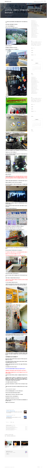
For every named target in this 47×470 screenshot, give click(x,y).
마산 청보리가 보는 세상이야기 (8, 425)
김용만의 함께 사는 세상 (8, 1)
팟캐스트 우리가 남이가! (34, 93)
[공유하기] (7, 422)
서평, (37, 44)
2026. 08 (37, 63)
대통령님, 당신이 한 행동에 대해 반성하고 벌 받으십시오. (11, 427)
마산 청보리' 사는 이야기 (34, 29)
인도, (40, 45)
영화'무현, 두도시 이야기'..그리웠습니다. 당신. (10, 426)
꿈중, (31, 98)
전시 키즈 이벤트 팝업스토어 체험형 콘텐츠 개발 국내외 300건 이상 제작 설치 (14, 412)
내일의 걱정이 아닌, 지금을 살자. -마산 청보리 (10, 452)
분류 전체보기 (33, 77)
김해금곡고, (33, 45)
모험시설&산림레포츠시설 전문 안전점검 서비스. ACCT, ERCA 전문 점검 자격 (13, 417)
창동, (31, 99)
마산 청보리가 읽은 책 (34, 83)
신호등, (40, 99)
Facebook (32, 111)
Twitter (35, 111)
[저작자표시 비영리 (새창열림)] (13, 422)
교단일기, (35, 99)
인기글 (34, 104)
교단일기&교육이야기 (34, 78)
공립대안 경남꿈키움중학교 (34, 24)
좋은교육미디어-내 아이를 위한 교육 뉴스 (40, 464)
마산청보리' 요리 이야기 (34, 88)
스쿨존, (36, 99)
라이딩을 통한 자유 (33, 34)
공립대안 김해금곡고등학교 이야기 (35, 82)
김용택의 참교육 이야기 (40, 457)
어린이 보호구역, (39, 44)
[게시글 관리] (8, 422)
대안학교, (33, 98)
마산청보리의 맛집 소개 (34, 28)
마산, (31, 45)
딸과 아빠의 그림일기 (33, 23)
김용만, (33, 99)
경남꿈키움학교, (35, 44)
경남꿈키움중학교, (36, 98)
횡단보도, (36, 45)
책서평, (38, 99)
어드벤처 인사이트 (9, 416)
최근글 (32, 104)
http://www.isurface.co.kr (9, 409)
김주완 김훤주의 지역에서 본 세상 (40, 456)
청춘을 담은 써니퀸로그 (40, 462)
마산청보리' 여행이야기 (34, 87)
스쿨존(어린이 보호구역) (34, 92)
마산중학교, (39, 98)
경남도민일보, (38, 45)
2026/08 (37, 119)
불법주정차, (32, 44)
